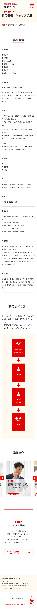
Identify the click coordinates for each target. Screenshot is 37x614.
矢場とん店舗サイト (18, 598)
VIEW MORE (13, 495)
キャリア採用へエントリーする (13, 552)
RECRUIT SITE (9, 7)
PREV (2, 478)
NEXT (35, 478)
